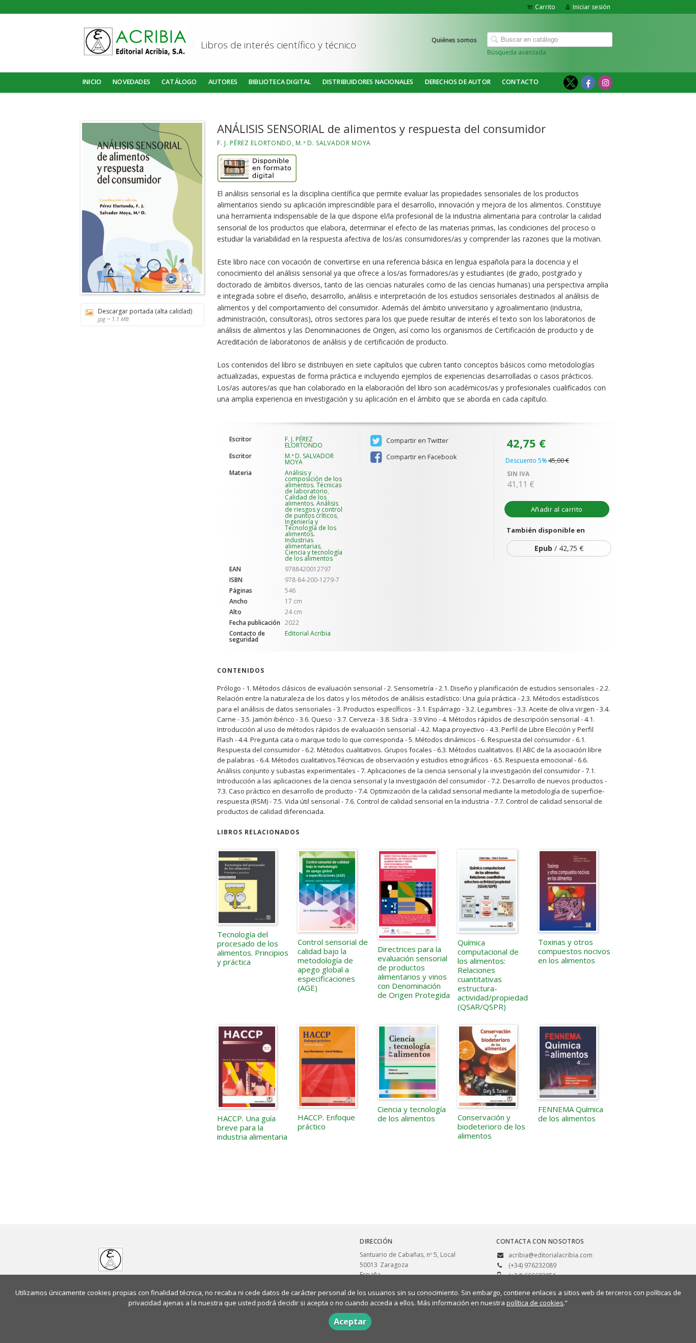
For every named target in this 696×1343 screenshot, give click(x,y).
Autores (222, 81)
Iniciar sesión (591, 7)
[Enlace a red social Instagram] (605, 82)
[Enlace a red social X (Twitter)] (571, 82)
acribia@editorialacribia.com (550, 1255)
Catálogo (179, 81)
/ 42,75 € (558, 548)
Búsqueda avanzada (516, 52)
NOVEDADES (131, 81)
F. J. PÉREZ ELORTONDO (254, 143)
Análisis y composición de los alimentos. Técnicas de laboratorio (313, 481)
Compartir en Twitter (416, 440)
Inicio (92, 81)
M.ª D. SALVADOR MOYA (333, 143)
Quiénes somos (454, 40)
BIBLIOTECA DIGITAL (280, 81)
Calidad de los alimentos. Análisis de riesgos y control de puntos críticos (313, 506)
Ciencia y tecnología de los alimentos (313, 555)
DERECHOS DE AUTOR (458, 81)
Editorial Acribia (308, 633)
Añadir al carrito (556, 509)
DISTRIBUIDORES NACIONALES (368, 81)
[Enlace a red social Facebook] (588, 82)
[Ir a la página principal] (135, 41)
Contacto (520, 81)
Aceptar (350, 1321)
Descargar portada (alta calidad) (145, 315)
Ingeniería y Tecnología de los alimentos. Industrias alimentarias (310, 533)
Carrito (545, 7)
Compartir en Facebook (421, 457)
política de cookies (535, 1302)
